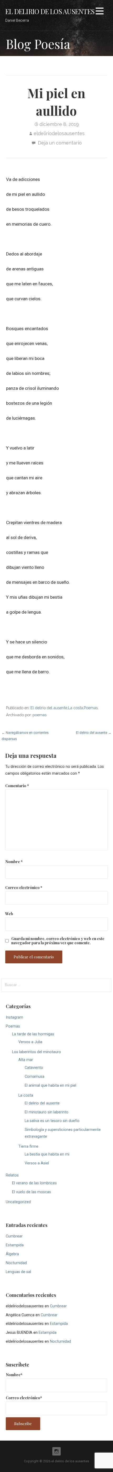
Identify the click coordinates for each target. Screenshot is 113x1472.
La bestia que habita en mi (47, 1154)
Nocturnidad (16, 1263)
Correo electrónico (23, 887)
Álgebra (12, 1254)
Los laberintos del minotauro (36, 1052)
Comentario (17, 785)
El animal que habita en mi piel (50, 1085)
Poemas (91, 708)
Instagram (14, 1017)
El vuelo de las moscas (31, 1192)
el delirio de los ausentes (49, 11)
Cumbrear (14, 1236)
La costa (75, 708)
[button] (99, 12)
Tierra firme (28, 1146)
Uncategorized (18, 1202)
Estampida (15, 1245)
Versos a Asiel (37, 1163)
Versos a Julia (30, 1042)
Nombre (14, 861)
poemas (40, 715)
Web (9, 913)
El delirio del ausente (48, 708)
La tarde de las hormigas (33, 1034)
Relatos (12, 1175)
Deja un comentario (60, 143)
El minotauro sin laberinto (46, 1112)
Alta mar (25, 1060)
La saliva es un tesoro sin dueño (52, 1121)
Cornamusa (34, 1076)
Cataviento (34, 1067)
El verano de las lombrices (34, 1183)
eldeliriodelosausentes (59, 133)
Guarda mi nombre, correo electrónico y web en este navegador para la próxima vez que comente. (57, 940)
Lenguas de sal (18, 1272)
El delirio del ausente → (93, 733)
